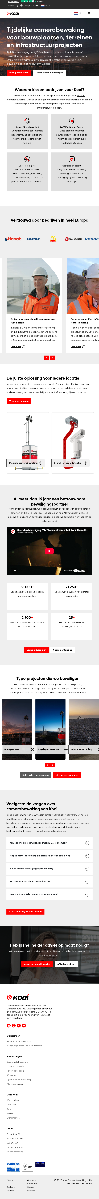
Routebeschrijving (15, 1152)
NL (46, 6)
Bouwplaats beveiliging (17, 1062)
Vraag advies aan (18, 73)
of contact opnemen (67, 775)
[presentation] (46, 358)
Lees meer (16, 347)
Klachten (10, 1191)
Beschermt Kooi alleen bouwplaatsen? (31, 881)
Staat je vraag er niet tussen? (25, 911)
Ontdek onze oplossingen (49, 73)
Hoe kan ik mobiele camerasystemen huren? (34, 894)
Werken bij (13, 6)
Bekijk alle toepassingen (35, 775)
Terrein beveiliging (15, 1071)
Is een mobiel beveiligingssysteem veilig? (32, 869)
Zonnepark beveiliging (17, 1066)
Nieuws (10, 1114)
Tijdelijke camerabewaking (19, 1080)
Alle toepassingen (15, 1084)
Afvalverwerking (14, 1075)
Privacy (10, 1180)
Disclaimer (11, 1187)
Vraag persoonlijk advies (37, 964)
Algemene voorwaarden (33, 1181)
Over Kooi (11, 1105)
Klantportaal (29, 6)
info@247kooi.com (15, 1147)
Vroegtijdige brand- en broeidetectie (24, 1046)
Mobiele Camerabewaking (19, 1041)
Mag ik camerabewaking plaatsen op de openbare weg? (41, 856)
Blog (9, 1109)
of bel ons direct (66, 964)
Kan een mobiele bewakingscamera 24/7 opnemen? (38, 843)
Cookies (30, 1187)
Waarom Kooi (13, 1100)
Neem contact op (62, 650)
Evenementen (13, 1118)
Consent (31, 1191)
